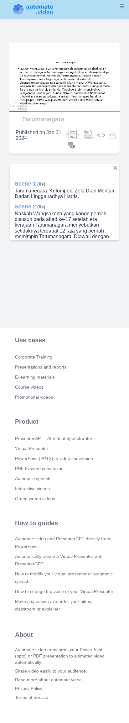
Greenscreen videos (35, 498)
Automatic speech (32, 478)
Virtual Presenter (31, 448)
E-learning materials (35, 377)
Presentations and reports (40, 366)
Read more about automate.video (48, 679)
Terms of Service (31, 697)
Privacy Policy (28, 688)
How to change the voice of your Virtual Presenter (64, 591)
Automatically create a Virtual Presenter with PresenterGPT (58, 560)
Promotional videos (34, 397)
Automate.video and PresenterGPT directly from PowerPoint (62, 542)
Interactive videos (32, 488)
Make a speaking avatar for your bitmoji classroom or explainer (54, 605)
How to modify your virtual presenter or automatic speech (64, 577)
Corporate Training (33, 356)
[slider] (31, 94)
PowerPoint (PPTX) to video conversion (54, 458)
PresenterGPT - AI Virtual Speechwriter (53, 438)
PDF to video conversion (39, 468)
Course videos (29, 387)
